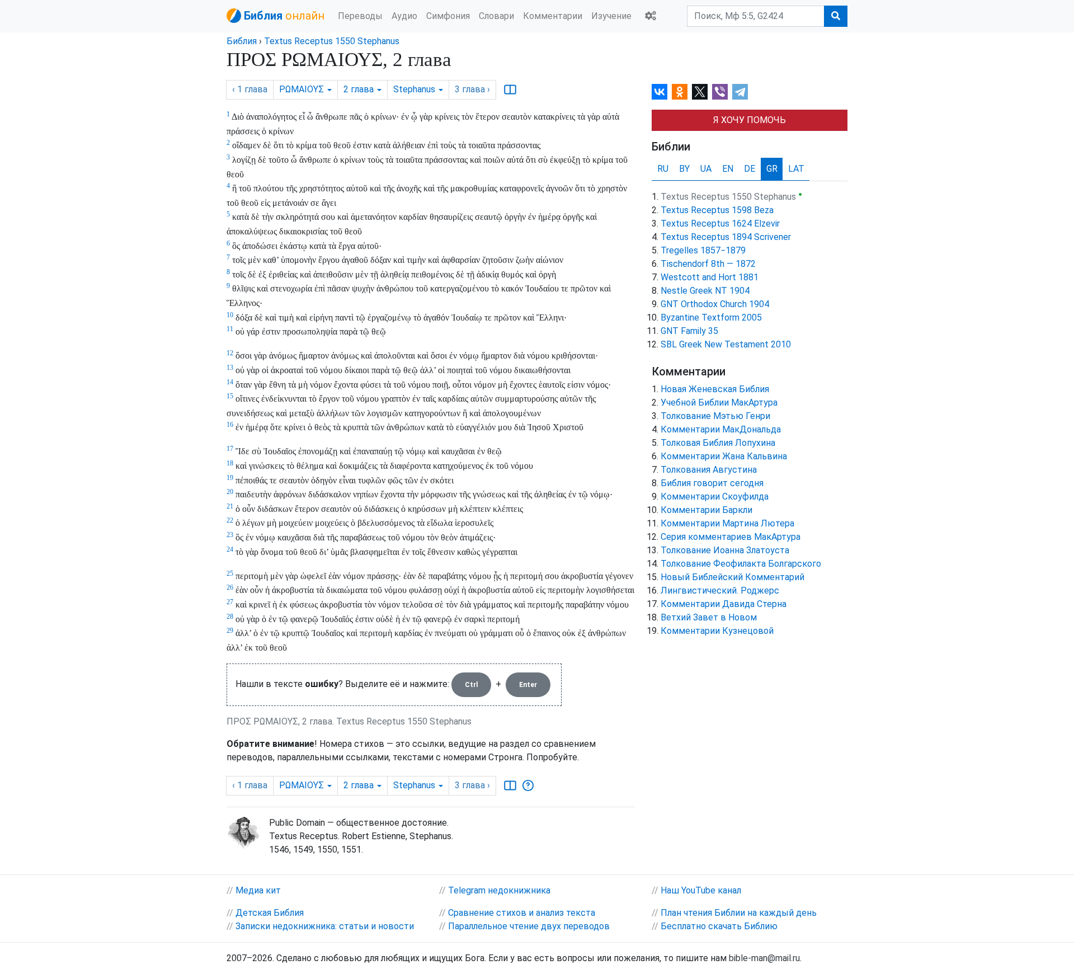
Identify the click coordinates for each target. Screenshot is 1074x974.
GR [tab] (772, 168)
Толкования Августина (709, 469)
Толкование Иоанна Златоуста (725, 550)
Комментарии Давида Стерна (723, 604)
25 (230, 573)
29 (230, 630)
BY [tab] (684, 168)
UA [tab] (706, 168)
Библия (242, 41)
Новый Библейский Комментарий (732, 577)
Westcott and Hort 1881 (710, 277)
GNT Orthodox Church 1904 (715, 304)
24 (230, 549)
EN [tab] (727, 168)
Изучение (611, 16)
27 (230, 602)
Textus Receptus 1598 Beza (717, 210)
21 (230, 506)
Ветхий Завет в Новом (709, 617)
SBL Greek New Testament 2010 (726, 344)
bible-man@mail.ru (764, 958)
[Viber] (720, 92)
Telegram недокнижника (499, 890)
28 (230, 616)
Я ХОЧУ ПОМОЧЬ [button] (749, 120)
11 (230, 329)
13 (230, 367)
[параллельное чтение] (510, 89)
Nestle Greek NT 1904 (705, 290)
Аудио (404, 16)
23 (230, 535)
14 (230, 382)
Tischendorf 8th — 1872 (708, 263)
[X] (700, 92)
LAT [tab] (796, 168)
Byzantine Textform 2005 (711, 317)
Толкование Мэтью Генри (715, 416)
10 (230, 315)
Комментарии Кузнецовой (717, 630)
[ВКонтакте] (659, 92)
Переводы (360, 16)
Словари (496, 16)
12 (230, 353)
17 (230, 449)
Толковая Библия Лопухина (718, 442)
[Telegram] (740, 92)
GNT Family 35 (689, 331)
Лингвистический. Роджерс (720, 590)
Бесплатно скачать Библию (719, 926)
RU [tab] (662, 168)
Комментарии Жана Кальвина (724, 456)
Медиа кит (258, 890)
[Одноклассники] (679, 92)
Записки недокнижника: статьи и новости (324, 926)
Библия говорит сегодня (712, 483)
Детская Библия (269, 912)
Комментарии (552, 16)
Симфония (448, 16)
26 (230, 587)
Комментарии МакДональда (721, 429)
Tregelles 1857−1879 (703, 250)
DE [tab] (749, 168)
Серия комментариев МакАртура (730, 536)
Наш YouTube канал (701, 890)
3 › (472, 89)
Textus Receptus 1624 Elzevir (720, 223)
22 (230, 520)
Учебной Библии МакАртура (719, 402)
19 (230, 478)
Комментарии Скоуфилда (715, 496)
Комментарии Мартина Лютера (727, 523)
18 (230, 463)
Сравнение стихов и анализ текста (521, 912)
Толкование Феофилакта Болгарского (741, 563)
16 (230, 425)
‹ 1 (249, 89)
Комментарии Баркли (706, 510)
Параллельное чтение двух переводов (529, 926)
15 (230, 396)
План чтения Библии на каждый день (739, 912)
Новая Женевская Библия (715, 389)
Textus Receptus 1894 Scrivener (726, 237)
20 (230, 492)
